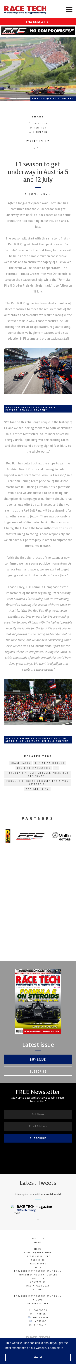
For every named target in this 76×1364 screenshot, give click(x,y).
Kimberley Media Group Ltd (38, 1274)
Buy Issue (38, 1060)
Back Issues (38, 1263)
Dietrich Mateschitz (34, 768)
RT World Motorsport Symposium (38, 1271)
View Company (38, 952)
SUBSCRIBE (38, 1138)
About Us (38, 1238)
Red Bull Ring (37, 789)
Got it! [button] (38, 1357)
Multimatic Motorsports (38, 920)
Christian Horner (50, 763)
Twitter (40, 127)
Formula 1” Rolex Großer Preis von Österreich (37, 783)
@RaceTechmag (26, 1210)
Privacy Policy (38, 1303)
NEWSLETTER (38, 22)
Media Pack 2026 (38, 1285)
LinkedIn (39, 132)
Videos (38, 1289)
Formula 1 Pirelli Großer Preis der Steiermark (38, 775)
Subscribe (38, 1072)
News (38, 1242)
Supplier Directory (38, 1252)
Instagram (40, 1317)
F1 (56, 768)
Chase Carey (21, 763)
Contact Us (38, 1282)
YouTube (40, 1321)
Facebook (40, 123)
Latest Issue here (38, 1256)
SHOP (38, 1267)
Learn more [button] (55, 1347)
